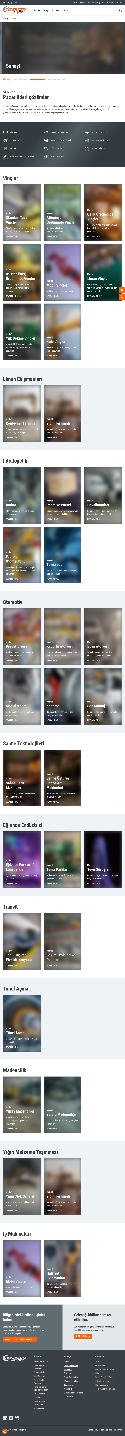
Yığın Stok (21, 1196)
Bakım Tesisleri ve (61, 957)
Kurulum (97, 1361)
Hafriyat (56, 1275)
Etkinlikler (83, 3)
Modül (17, 706)
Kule (56, 341)
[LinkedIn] (5, 1418)
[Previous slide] (4, 79)
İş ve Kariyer (109, 3)
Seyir (99, 869)
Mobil (57, 285)
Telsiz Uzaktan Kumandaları (39, 1403)
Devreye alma (99, 1365)
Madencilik (68, 1389)
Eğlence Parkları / (20, 867)
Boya (98, 646)
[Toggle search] (120, 10)
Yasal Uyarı (118, 1430)
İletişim (75, 3)
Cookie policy (93, 1430)
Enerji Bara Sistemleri (41, 1361)
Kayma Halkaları (39, 1372)
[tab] (15, 79)
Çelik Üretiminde (100, 216)
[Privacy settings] (4, 1431)
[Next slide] (8, 79)
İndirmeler (118, 3)
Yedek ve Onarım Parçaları (104, 1389)
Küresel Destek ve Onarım (104, 1377)
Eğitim (96, 1373)
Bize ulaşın (81, 1336)
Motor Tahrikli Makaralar (38, 1381)
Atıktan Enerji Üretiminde (20, 276)
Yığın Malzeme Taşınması (73, 1393)
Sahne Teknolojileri (71, 1377)
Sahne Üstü (15, 785)
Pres (16, 646)
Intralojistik (68, 1369)
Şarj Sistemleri (39, 1394)
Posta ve (59, 505)
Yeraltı (61, 1114)
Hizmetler (56, 10)
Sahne (61, 140)
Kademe (54, 706)
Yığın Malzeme (22, 156)
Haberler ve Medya (94, 3)
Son (96, 706)
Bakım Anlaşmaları (101, 1385)
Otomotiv (67, 1373)
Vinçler (66, 1361)
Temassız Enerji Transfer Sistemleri (40, 1388)
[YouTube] (17, 1418)
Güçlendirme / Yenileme (103, 1381)
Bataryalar (37, 1398)
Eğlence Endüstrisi (71, 1381)
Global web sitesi (105, 1430)
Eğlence (100, 140)
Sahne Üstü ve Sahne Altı (58, 783)
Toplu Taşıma (19, 957)
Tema (57, 869)
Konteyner (21, 423)
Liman (59, 132)
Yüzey (20, 1111)
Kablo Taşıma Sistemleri (38, 1367)
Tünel (56, 148)
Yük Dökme (21, 338)
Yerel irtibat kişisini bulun (18, 1339)
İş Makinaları (68, 1397)
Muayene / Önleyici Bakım (104, 1369)
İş (57, 156)
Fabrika (16, 559)
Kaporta (60, 646)
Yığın (58, 423)
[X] (11, 1418)
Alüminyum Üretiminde (61, 219)
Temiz (54, 564)
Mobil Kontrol (38, 1408)
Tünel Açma (68, 1385)
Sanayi (46, 10)
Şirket (65, 10)
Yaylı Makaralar (39, 1376)
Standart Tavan (17, 219)
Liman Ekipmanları (71, 1365)
